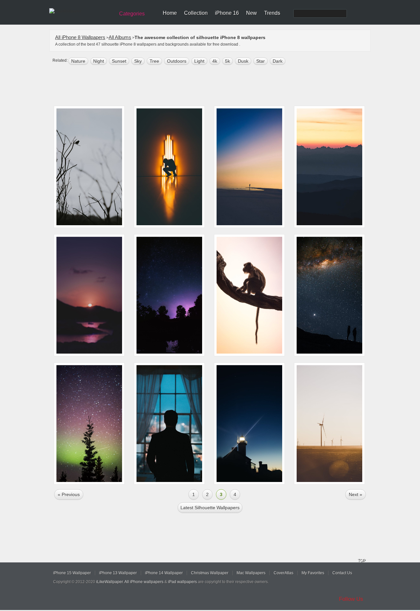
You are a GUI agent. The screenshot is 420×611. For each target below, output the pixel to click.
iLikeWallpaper (109, 581)
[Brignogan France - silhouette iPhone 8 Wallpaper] (249, 423)
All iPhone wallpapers (143, 581)
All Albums (120, 37)
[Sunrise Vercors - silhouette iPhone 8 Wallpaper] (329, 166)
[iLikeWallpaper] (81, 11)
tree (154, 61)
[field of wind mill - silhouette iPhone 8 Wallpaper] (329, 423)
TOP (362, 560)
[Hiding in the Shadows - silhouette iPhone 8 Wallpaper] (169, 166)
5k (227, 61)
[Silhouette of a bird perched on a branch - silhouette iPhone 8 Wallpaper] (89, 166)
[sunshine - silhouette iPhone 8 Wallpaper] (89, 295)
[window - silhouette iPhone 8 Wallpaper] (169, 423)
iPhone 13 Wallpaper (118, 573)
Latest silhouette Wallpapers (210, 507)
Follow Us (351, 599)
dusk (243, 61)
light (199, 61)
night (98, 61)
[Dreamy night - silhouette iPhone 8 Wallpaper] (169, 295)
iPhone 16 (227, 13)
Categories (132, 13)
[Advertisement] (214, 86)
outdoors (176, 61)
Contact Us (342, 573)
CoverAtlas (283, 573)
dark (278, 61)
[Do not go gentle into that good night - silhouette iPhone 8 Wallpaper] (329, 295)
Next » (355, 494)
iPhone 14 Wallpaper (164, 573)
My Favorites (313, 573)
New (251, 13)
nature (78, 61)
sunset (119, 61)
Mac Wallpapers (251, 573)
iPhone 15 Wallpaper (72, 573)
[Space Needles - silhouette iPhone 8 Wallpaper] (89, 423)
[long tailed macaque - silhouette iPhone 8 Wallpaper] (249, 295)
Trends (272, 13)
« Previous (69, 494)
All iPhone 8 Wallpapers (80, 37)
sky (138, 61)
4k (214, 61)
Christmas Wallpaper (209, 573)
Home (170, 13)
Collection (196, 13)
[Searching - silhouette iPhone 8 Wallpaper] (249, 166)
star (260, 61)
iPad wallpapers (182, 581)
